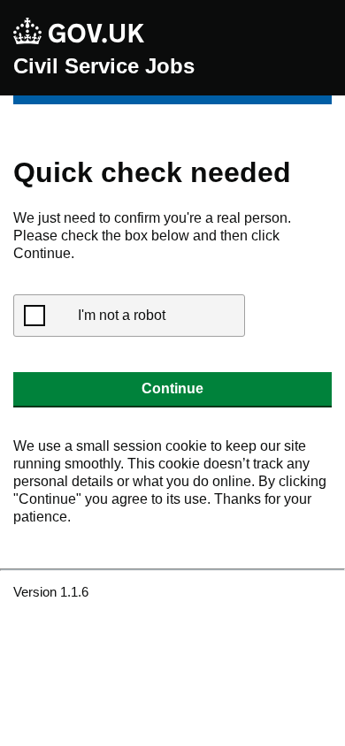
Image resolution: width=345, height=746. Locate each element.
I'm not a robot (121, 315)
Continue (172, 388)
